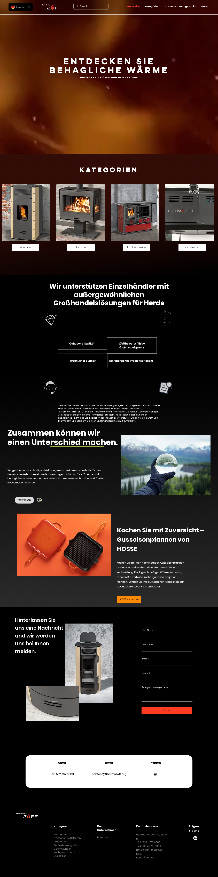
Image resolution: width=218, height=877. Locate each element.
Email (144, 658)
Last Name (147, 644)
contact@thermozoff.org (109, 774)
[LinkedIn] (156, 774)
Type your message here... (156, 687)
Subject (146, 673)
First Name (147, 630)
